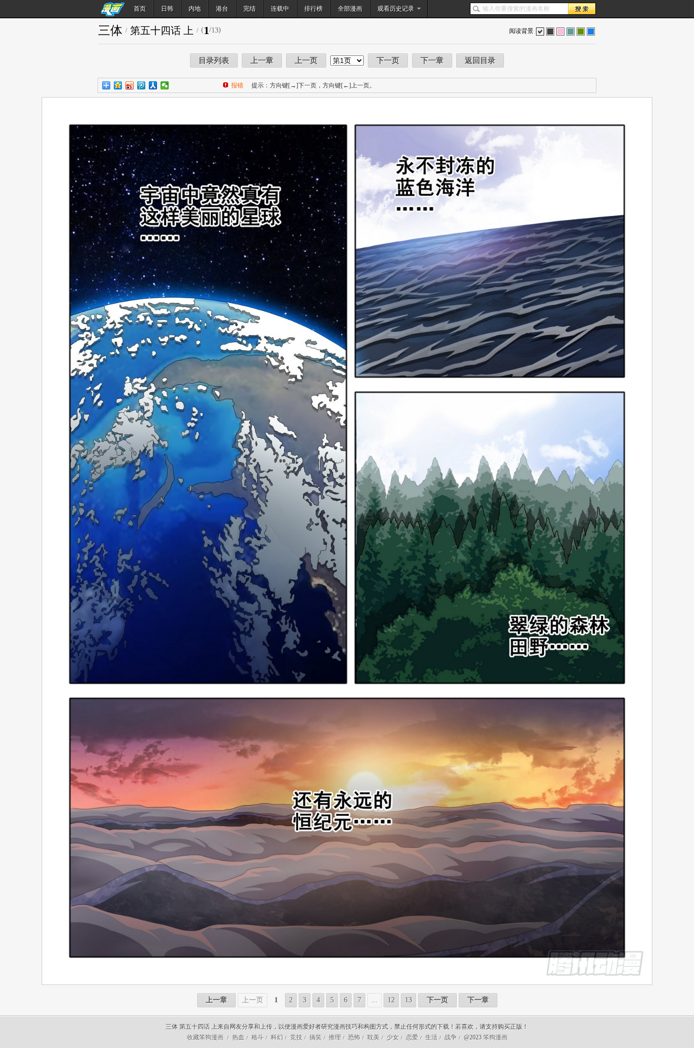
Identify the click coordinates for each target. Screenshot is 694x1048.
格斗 (257, 1037)
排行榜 (313, 8)
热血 (238, 1037)
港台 (222, 8)
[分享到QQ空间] (118, 85)
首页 (140, 8)
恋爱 (412, 1037)
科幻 (277, 1037)
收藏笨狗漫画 (205, 1037)
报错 (237, 85)
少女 (393, 1037)
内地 (194, 8)
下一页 (387, 60)
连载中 (280, 8)
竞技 (296, 1037)
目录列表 (214, 60)
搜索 (581, 8)
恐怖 (354, 1037)
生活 (431, 1037)
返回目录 (480, 60)
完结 (249, 8)
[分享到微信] (165, 85)
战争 (451, 1037)
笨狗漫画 (495, 1037)
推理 (335, 1037)
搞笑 (315, 1037)
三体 (110, 30)
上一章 (261, 60)
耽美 (373, 1037)
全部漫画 (350, 8)
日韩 (167, 8)
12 (391, 1000)
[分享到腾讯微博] (141, 85)
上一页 (306, 60)
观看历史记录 (395, 8)
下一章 (432, 60)
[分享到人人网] (153, 85)
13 (408, 1000)
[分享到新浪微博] (129, 85)
